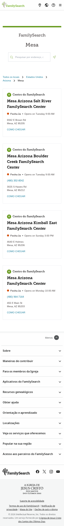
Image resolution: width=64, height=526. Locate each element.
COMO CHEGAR (16, 129)
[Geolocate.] (54, 57)
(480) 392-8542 (15, 180)
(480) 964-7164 (15, 296)
